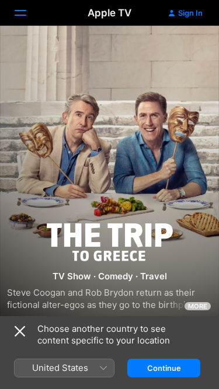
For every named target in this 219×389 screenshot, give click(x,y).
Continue (164, 368)
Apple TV (109, 13)
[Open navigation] (27, 13)
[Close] (20, 331)
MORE (197, 306)
